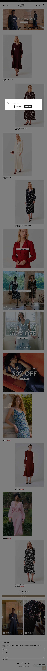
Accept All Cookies (27, 106)
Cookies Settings (18, 106)
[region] (23, 104)
